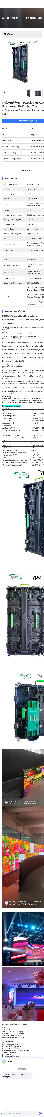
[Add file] (3, 1113)
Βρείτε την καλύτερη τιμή (27, 121)
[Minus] (40, 1061)
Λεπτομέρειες (27, 170)
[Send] (41, 1113)
